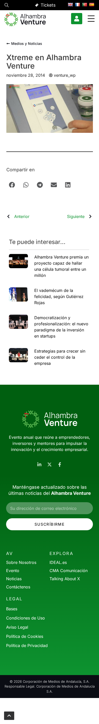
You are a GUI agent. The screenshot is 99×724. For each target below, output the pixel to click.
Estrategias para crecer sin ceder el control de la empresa (59, 357)
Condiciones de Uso (25, 617)
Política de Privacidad (27, 645)
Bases (11, 608)
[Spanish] (91, 5)
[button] (6, 6)
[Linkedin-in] (39, 464)
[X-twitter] (49, 464)
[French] (77, 5)
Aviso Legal (17, 627)
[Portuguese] (84, 5)
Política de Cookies (24, 636)
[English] (70, 5)
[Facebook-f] (59, 464)
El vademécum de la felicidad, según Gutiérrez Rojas (59, 296)
